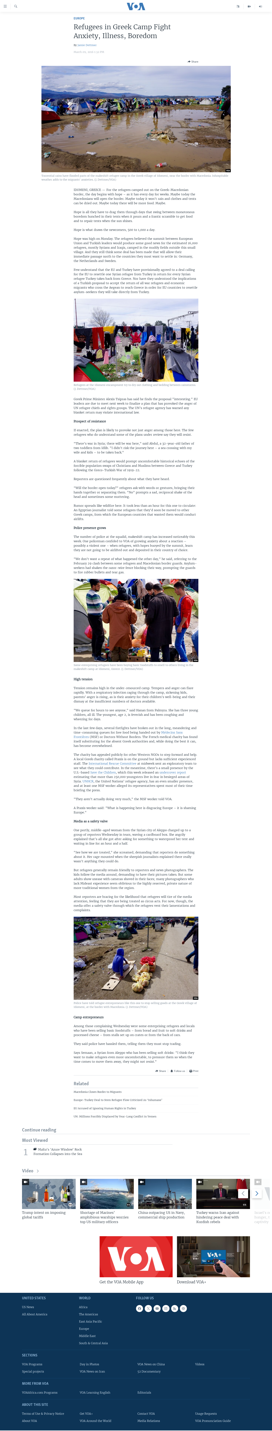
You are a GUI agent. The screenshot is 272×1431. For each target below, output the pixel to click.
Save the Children (103, 772)
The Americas (88, 1314)
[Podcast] (183, 1308)
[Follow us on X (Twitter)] (148, 1308)
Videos (199, 1364)
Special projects (33, 1371)
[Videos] (249, 6)
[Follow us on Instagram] (165, 1308)
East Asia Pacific (90, 1321)
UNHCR (88, 781)
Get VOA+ (86, 1413)
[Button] (193, 61)
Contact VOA (146, 1413)
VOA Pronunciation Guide (213, 1421)
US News (28, 1307)
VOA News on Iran (92, 1371)
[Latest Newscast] (260, 6)
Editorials (144, 1392)
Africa (83, 1307)
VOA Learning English (95, 1392)
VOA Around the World (95, 1421)
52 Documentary (149, 1371)
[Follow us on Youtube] (157, 1308)
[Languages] (238, 6)
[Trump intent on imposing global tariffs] (49, 1194)
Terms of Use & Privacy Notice (43, 1413)
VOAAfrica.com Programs (40, 1392)
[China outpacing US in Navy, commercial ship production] (165, 1194)
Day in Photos (89, 1364)
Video (27, 1171)
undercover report (172, 772)
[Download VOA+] (213, 1256)
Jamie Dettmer (87, 45)
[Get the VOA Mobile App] (136, 1256)
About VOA (29, 1421)
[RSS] (174, 1308)
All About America (34, 1314)
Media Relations (148, 1421)
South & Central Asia (93, 1343)
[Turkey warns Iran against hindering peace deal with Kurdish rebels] (223, 1194)
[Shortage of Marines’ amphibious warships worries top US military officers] (107, 1194)
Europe (79, 18)
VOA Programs (32, 1364)
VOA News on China (151, 1364)
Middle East (87, 1336)
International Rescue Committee (112, 763)
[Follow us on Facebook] (139, 1308)
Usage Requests (206, 1413)
